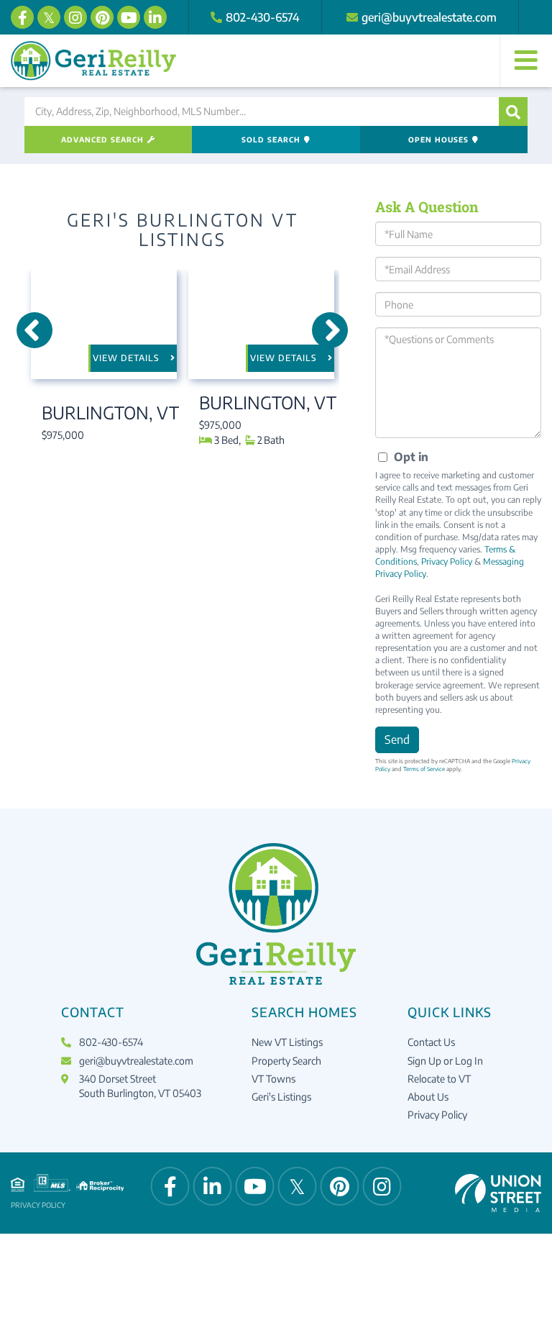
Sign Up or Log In (445, 1061)
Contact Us (431, 1042)
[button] (513, 111)
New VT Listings (287, 1042)
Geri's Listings (281, 1097)
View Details (126, 357)
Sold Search (271, 139)
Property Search (286, 1061)
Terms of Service (424, 769)
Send (397, 739)
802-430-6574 (263, 17)
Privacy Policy (446, 561)
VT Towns (273, 1079)
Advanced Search (102, 139)
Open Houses (438, 139)
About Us (428, 1097)
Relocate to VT (439, 1079)
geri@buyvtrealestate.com (429, 17)
